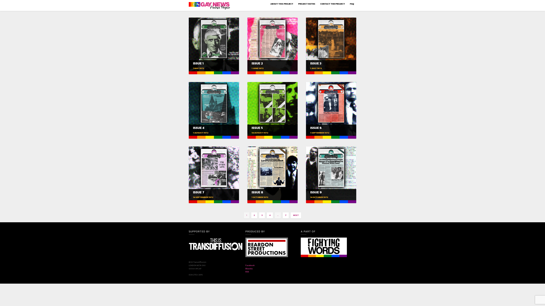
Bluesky (249, 268)
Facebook (250, 265)
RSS (247, 271)
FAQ (352, 3)
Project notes (306, 3)
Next (296, 215)
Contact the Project (332, 3)
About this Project (281, 3)
